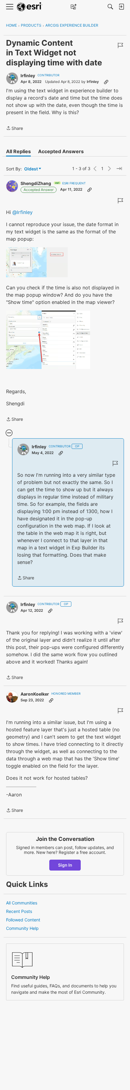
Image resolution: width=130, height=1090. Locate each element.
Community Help (22, 928)
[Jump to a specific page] (119, 168)
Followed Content (23, 919)
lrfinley (28, 75)
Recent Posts (19, 911)
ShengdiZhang (36, 183)
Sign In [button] (65, 865)
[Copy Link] (106, 81)
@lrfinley (22, 212)
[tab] (18, 151)
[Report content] (120, 45)
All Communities (21, 902)
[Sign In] (121, 6)
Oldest (31, 169)
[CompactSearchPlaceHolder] (110, 6)
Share (14, 129)
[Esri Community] (29, 7)
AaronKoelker (35, 693)
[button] (37, 262)
